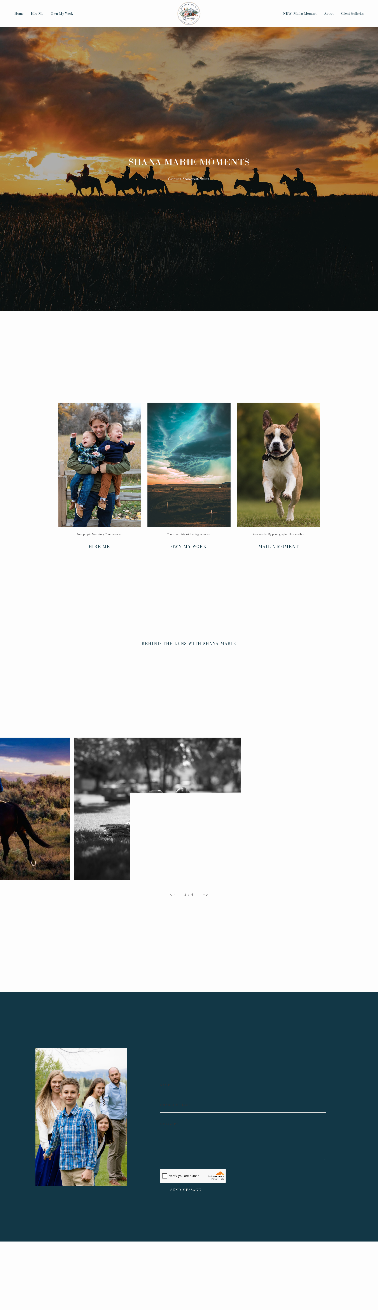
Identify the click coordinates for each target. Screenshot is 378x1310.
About (329, 13)
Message (169, 1124)
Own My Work (62, 13)
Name (166, 1085)
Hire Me (37, 13)
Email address (175, 1105)
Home (18, 13)
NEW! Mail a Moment (300, 13)
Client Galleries (352, 13)
